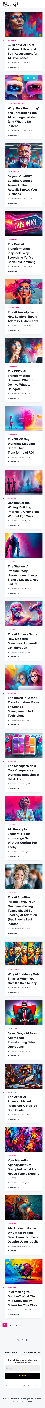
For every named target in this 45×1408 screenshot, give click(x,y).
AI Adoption (12, 498)
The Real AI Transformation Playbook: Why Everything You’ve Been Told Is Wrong (21, 253)
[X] (22, 1340)
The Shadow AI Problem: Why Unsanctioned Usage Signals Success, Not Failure (23, 575)
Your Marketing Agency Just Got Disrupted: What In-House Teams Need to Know (23, 1169)
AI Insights (12, 893)
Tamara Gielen (15, 63)
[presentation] (24, 24)
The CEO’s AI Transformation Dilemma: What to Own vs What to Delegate (20, 380)
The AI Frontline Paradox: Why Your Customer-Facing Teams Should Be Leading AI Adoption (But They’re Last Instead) (22, 911)
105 (25, 1325)
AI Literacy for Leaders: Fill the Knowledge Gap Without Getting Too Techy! (22, 838)
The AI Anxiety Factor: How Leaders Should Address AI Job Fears (24, 316)
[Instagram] (26, 1340)
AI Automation (13, 308)
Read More (13, 67)
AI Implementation (15, 172)
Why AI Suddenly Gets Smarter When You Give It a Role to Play (24, 978)
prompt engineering (15, 104)
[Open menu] (40, 4)
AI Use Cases (12, 1029)
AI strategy (12, 40)
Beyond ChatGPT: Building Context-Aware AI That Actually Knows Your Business (22, 185)
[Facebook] (18, 1340)
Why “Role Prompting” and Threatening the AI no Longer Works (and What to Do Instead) (23, 117)
